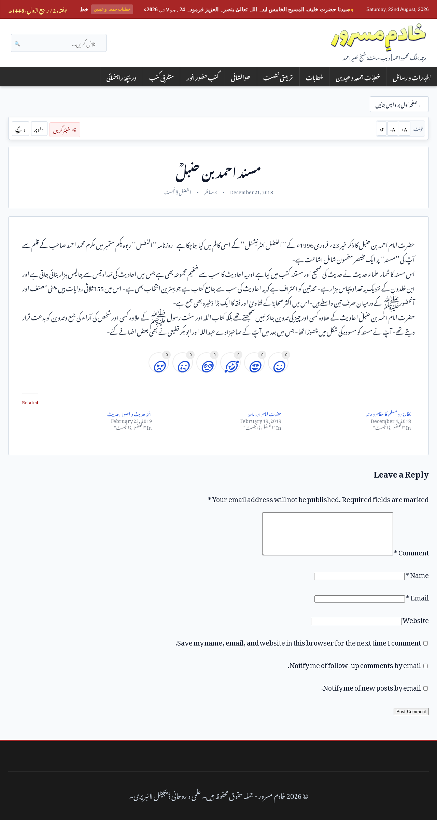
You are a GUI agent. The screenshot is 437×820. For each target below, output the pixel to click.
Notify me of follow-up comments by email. (354, 663)
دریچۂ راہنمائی (121, 77)
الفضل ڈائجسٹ (177, 191)
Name (417, 573)
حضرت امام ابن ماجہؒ (264, 413)
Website (416, 618)
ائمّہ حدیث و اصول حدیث (129, 413)
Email (417, 596)
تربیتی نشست (278, 77)
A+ (404, 128)
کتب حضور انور (202, 77)
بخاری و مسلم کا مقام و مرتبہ (388, 413)
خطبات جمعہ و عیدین (358, 77)
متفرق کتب (161, 77)
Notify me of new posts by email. (371, 686)
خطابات (314, 77)
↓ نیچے (20, 128)
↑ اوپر (39, 128)
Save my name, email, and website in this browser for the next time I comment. (298, 641)
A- (392, 128)
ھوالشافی (240, 77)
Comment (411, 551)
